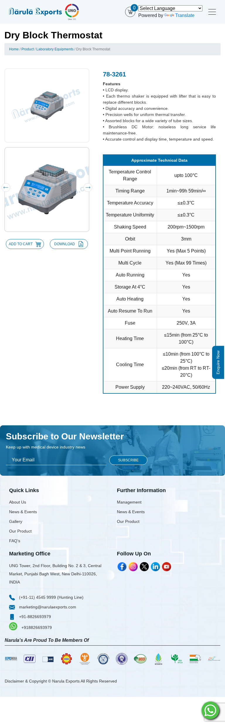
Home (14, 49)
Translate (185, 15)
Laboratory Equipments (55, 49)
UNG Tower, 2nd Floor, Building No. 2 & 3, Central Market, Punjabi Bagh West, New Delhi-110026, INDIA (55, 573)
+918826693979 (36, 627)
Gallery (15, 521)
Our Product (20, 531)
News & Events (23, 511)
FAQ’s (14, 540)
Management (129, 502)
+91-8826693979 (34, 616)
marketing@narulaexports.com (47, 607)
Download (64, 244)
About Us (17, 502)
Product (27, 49)
